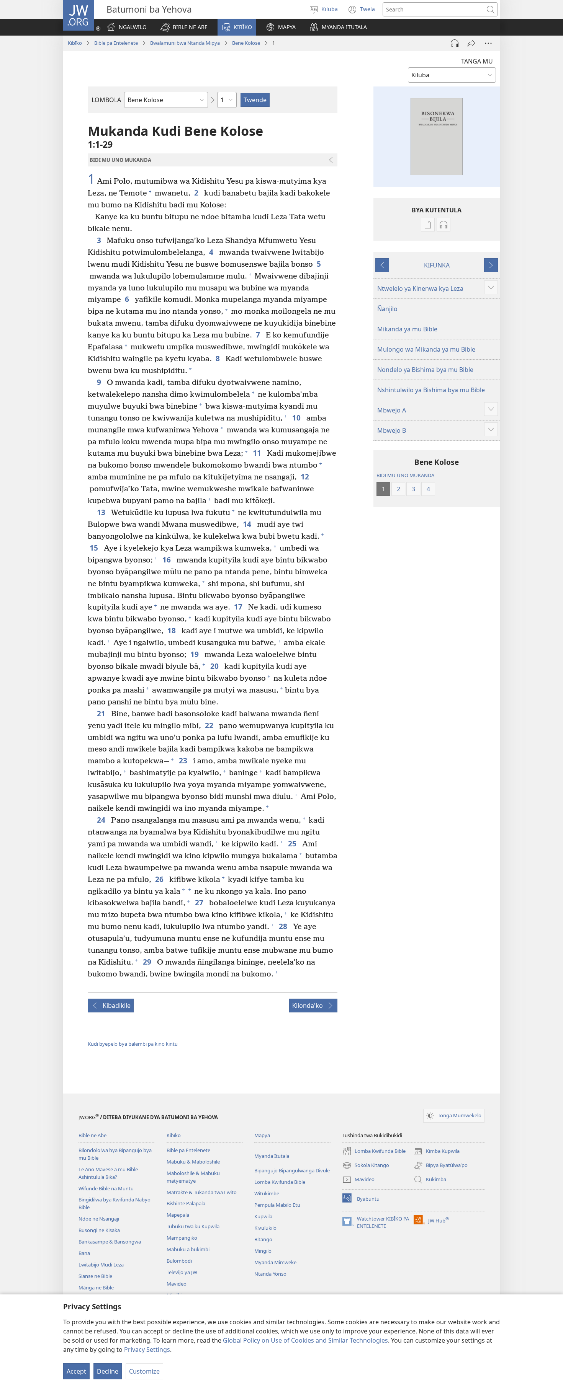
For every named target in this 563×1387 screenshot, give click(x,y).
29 (148, 961)
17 (239, 606)
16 (167, 559)
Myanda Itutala (271, 1155)
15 (95, 547)
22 (210, 725)
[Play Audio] (455, 43)
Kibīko (75, 42)
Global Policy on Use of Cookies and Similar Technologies (305, 1340)
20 (215, 666)
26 (160, 879)
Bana (84, 1253)
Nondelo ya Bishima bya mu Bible (425, 369)
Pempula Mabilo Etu (277, 1204)
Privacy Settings (147, 1349)
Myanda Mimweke (275, 1262)
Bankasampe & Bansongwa (110, 1241)
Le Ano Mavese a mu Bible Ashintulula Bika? (108, 1173)
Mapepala (178, 1214)
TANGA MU (477, 61)
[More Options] (488, 43)
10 (297, 417)
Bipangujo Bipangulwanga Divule (292, 1170)
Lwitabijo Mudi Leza (101, 1264)
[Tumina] (471, 43)
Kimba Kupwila (437, 1151)
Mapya (262, 1135)
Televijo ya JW (182, 1272)
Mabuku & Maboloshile (193, 1161)
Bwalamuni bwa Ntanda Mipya (185, 42)
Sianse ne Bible (95, 1276)
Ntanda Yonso (270, 1273)
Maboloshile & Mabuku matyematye (193, 1177)
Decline (107, 1371)
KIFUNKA (437, 265)
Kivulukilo (265, 1227)
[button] (184, 27)
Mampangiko (182, 1237)
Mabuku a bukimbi (188, 1249)
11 (258, 452)
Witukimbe (266, 1193)
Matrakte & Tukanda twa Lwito (202, 1192)
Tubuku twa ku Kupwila (193, 1226)
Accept (76, 1371)
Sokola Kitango (365, 1166)
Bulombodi (179, 1260)
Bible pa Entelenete (116, 42)
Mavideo (177, 1283)
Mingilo (263, 1250)
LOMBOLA (106, 100)
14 (248, 524)
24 (102, 819)
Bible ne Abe (92, 1135)
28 (284, 926)
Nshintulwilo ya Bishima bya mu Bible (431, 390)
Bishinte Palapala (186, 1203)
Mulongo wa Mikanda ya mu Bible (426, 349)
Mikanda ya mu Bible (407, 329)
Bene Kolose (246, 42)
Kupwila (263, 1216)
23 (184, 760)
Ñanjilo (387, 309)
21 (102, 713)
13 (102, 512)
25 (293, 843)
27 (200, 902)
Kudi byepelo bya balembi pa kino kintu (133, 1043)
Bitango (263, 1239)
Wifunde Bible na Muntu (106, 1188)
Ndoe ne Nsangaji (99, 1218)
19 (195, 654)
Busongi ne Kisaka (99, 1230)
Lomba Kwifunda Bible (279, 1181)
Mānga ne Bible (96, 1287)
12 (306, 476)
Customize (144, 1371)
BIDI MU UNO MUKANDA (405, 475)
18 (172, 630)
